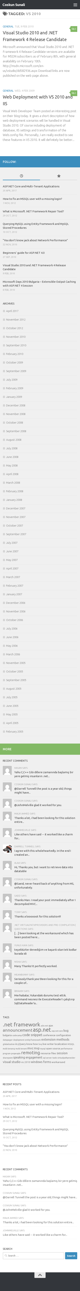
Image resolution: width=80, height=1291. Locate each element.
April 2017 (12, 311)
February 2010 (14, 353)
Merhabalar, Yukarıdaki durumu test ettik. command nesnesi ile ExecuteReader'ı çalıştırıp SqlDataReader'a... (44, 999)
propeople (16, 1053)
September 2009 (16, 371)
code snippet (32, 1035)
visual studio (12, 1062)
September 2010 (16, 345)
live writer (48, 1043)
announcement (17, 1030)
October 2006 (14, 620)
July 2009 (11, 379)
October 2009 (14, 362)
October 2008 (14, 422)
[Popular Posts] (58, 176)
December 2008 (15, 405)
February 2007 (14, 585)
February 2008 (14, 491)
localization (61, 1043)
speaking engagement (27, 1057)
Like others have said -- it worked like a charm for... (35, 1234)
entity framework (33, 1040)
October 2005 (14, 671)
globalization (9, 1044)
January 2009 (14, 396)
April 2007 (12, 568)
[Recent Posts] (21, 176)
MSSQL (71, 1044)
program (7, 1053)
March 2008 (13, 482)
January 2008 (14, 499)
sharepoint (8, 1058)
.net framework (21, 1024)
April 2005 (12, 723)
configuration (63, 1035)
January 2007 (14, 594)
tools (54, 1058)
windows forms (41, 1062)
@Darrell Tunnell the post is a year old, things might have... (40, 1197)
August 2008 (13, 439)
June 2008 (12, 456)
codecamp (17, 1035)
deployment (18, 1040)
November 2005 (15, 662)
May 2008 (12, 465)
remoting (30, 1052)
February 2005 (14, 731)
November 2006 (15, 611)
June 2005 (12, 705)
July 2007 (11, 542)
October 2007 (14, 525)
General (8, 26)
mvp (37, 1048)
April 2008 (12, 474)
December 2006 (15, 602)
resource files (48, 1053)
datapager (8, 1040)
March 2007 (13, 577)
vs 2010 (25, 1062)
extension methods (55, 1039)
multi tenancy (9, 1049)
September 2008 (16, 431)
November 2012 (15, 319)
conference (49, 1035)
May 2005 (12, 714)
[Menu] (75, 4)
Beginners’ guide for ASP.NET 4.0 (23, 252)
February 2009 (14, 388)
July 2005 (11, 697)
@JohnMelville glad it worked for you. (38, 805)
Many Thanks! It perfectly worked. (35, 966)
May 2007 (12, 559)
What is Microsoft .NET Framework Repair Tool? (33, 211)
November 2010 (15, 336)
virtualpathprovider (66, 1058)
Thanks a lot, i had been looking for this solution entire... (38, 1222)
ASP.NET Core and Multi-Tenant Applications (31, 186)
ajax (51, 1025)
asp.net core (57, 1031)
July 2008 (11, 448)
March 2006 (13, 654)
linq (40, 1044)
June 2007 (12, 551)
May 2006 (12, 645)
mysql (43, 1049)
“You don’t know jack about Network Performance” (35, 240)
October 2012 (14, 328)
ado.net (44, 1026)
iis (16, 1043)
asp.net (42, 1030)
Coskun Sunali (13, 5)
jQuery (22, 1043)
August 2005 (13, 688)
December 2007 (15, 508)
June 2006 (12, 637)
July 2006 (11, 628)
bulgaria (7, 1035)
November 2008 (15, 414)
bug (65, 1030)
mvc (30, 1048)
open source (53, 1048)
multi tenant (21, 1049)
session (62, 1053)
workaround (58, 1062)
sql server (47, 1058)
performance (67, 1049)
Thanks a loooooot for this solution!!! (37, 916)
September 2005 (16, 680)
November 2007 (15, 517)
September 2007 (16, 534)
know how (32, 1043)
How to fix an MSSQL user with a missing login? (32, 198)
